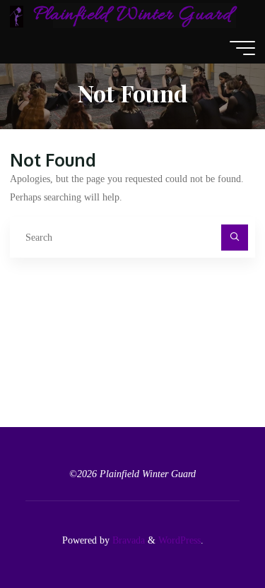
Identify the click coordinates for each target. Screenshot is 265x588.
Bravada (127, 540)
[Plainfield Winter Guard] (16, 15)
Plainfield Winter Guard (132, 15)
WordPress (179, 540)
